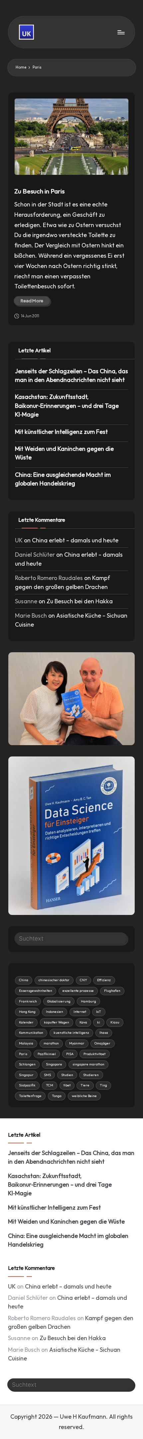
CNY (83, 980)
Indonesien (54, 1011)
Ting (103, 1085)
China (23, 980)
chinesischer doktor (54, 980)
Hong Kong (27, 1011)
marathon (51, 1043)
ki (98, 1022)
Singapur (26, 1075)
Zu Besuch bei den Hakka (80, 601)
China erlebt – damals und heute (75, 540)
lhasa (103, 1032)
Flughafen (112, 991)
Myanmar (76, 1043)
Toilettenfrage (30, 1096)
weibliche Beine (84, 1096)
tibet (67, 1085)
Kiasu (114, 1022)
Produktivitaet (94, 1054)
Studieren (91, 1075)
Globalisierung (59, 1001)
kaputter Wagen (56, 1022)
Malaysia (26, 1043)
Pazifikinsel (47, 1054)
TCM (49, 1085)
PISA (69, 1054)
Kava (83, 1022)
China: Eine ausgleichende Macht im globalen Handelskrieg (63, 479)
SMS (47, 1075)
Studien (67, 1075)
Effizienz (104, 980)
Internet (79, 1011)
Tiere (84, 1085)
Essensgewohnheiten (35, 991)
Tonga (57, 1096)
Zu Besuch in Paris (39, 191)
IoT (98, 1011)
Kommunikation (31, 1032)
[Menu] (120, 32)
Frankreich (28, 1001)
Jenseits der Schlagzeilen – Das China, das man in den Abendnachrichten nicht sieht (71, 375)
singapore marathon (88, 1064)
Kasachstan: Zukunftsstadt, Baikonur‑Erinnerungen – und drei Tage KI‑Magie (67, 405)
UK (19, 540)
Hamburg (88, 1001)
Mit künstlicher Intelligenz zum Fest (61, 431)
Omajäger (102, 1043)
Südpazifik (27, 1085)
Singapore (54, 1064)
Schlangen (27, 1064)
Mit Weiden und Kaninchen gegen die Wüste (64, 453)
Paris (23, 1054)
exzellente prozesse (78, 991)
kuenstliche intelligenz (71, 1032)
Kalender (26, 1022)
